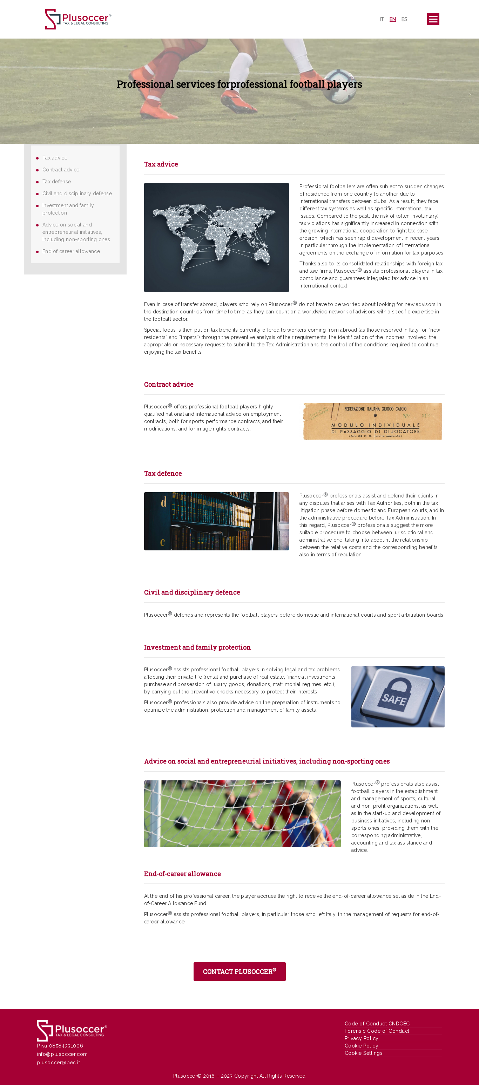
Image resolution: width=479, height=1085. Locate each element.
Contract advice (61, 169)
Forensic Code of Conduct (377, 1031)
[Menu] (433, 19)
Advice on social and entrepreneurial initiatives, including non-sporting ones (76, 232)
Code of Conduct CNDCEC (377, 1023)
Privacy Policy (362, 1038)
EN (393, 19)
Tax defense (56, 181)
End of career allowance (71, 251)
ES (404, 19)
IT (382, 19)
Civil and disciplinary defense (77, 193)
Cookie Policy (362, 1046)
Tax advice (54, 158)
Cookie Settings (364, 1053)
